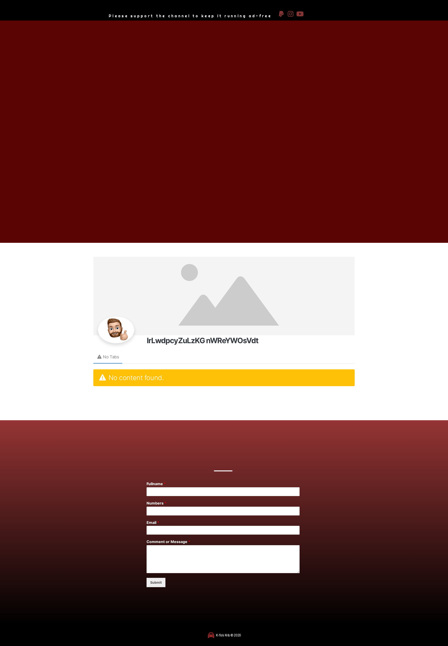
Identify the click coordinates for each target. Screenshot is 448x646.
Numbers (156, 503)
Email (153, 522)
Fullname (156, 483)
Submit (156, 582)
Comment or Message (168, 541)
